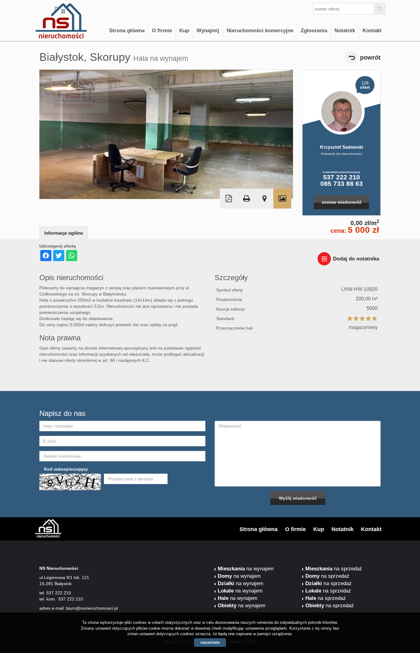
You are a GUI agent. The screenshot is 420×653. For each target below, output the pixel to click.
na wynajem (246, 569)
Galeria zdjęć (282, 199)
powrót (370, 57)
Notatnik (345, 30)
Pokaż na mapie (264, 199)
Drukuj (247, 199)
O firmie (162, 30)
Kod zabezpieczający (66, 469)
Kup (184, 30)
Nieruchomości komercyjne (260, 30)
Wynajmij (207, 30)
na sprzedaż (333, 569)
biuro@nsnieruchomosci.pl (92, 608)
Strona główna (127, 30)
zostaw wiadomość (342, 202)
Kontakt (372, 30)
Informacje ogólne (63, 233)
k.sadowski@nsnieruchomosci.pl (341, 172)
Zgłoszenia (314, 30)
